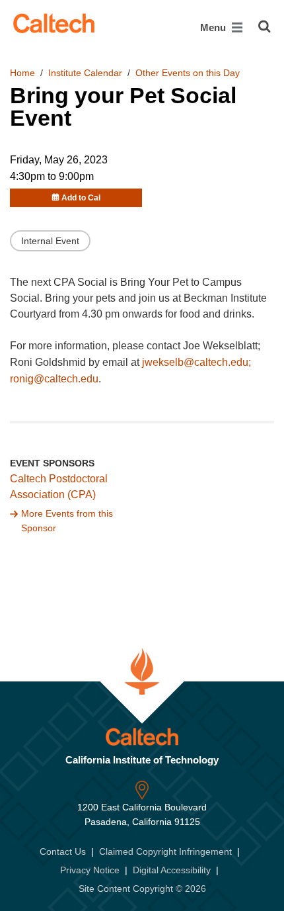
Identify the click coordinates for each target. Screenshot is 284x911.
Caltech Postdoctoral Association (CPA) (59, 487)
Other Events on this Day (187, 72)
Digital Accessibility (172, 870)
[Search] (264, 26)
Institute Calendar (85, 72)
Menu (214, 27)
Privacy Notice (90, 870)
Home (22, 72)
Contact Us (63, 851)
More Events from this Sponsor (67, 520)
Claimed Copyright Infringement (165, 851)
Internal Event (50, 241)
